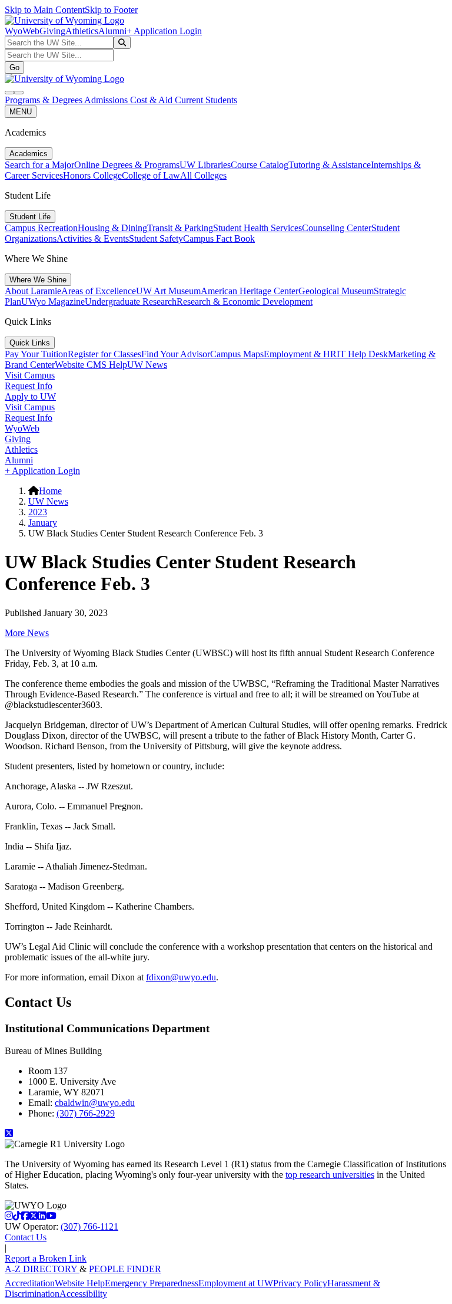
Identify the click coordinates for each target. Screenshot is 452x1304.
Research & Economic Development (245, 302)
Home (50, 491)
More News (27, 633)
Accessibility (83, 1294)
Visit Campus (30, 375)
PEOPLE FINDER (125, 1269)
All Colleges (203, 175)
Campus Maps (237, 354)
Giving (52, 31)
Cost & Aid (152, 100)
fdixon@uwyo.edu (181, 977)
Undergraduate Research (131, 302)
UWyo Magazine (53, 302)
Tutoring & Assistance (329, 165)
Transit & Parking (180, 228)
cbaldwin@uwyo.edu (95, 1103)
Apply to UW (30, 396)
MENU (20, 111)
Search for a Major (39, 165)
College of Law (151, 175)
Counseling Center (336, 228)
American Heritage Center (249, 291)
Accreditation (30, 1283)
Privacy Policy (300, 1283)
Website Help (80, 1283)
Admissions (107, 100)
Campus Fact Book (219, 238)
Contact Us (25, 1237)
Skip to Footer (111, 10)
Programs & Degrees (44, 100)
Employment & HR (300, 354)
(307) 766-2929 (85, 1113)
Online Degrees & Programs (127, 165)
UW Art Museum (168, 291)
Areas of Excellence (98, 291)
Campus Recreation (41, 228)
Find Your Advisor (175, 354)
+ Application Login (164, 31)
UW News (147, 365)
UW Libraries (205, 165)
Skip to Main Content (45, 10)
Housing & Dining (112, 228)
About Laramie (33, 291)
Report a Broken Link (46, 1258)
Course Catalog (259, 165)
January (42, 523)
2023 (37, 512)
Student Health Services (257, 228)
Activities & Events (92, 238)
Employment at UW (235, 1283)
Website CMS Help (91, 365)
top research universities (329, 1175)
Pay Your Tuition (36, 354)
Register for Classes (104, 354)
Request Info (28, 386)
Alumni (112, 31)
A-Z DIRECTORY (42, 1269)
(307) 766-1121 (89, 1226)
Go (14, 67)
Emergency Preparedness (151, 1283)
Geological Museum (336, 291)
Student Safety (156, 238)
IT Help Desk (362, 354)
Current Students (206, 100)
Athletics (81, 31)
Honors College (92, 175)
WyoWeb (22, 31)
